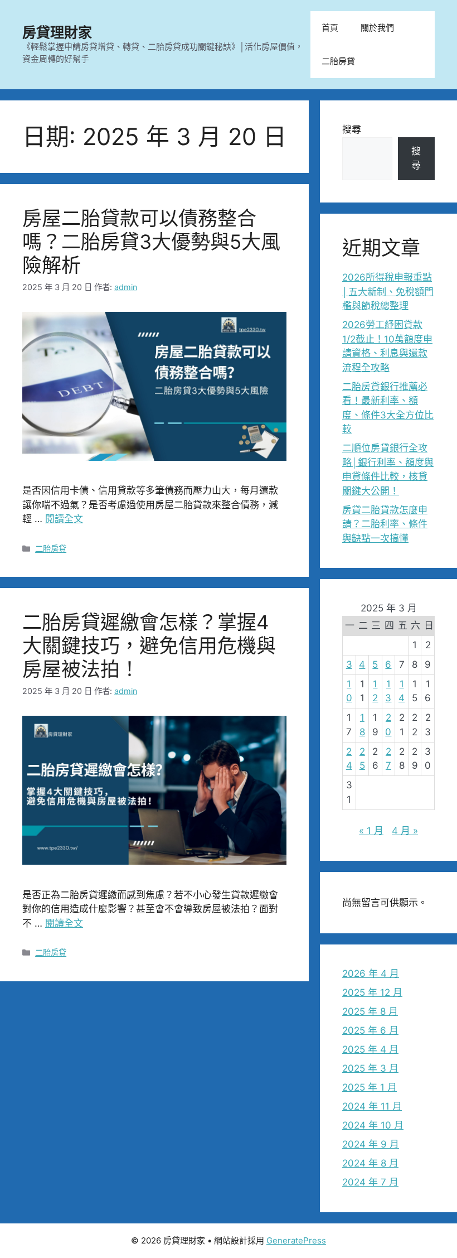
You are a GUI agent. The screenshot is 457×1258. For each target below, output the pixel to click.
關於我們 (377, 27)
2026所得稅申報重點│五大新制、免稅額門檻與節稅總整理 (388, 291)
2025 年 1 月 (369, 1087)
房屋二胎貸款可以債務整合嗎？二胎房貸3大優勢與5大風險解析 (151, 241)
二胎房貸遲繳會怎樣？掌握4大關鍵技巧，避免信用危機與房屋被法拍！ (149, 645)
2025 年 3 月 (370, 1068)
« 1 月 (371, 830)
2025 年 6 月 (370, 1030)
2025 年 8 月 (370, 1011)
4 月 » (405, 830)
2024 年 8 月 (370, 1163)
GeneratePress (296, 1240)
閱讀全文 (64, 518)
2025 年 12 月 (372, 992)
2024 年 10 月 (372, 1125)
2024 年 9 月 (370, 1144)
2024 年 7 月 (370, 1182)
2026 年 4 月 (370, 973)
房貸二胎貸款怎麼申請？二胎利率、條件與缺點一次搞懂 (384, 524)
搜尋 (351, 129)
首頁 (330, 27)
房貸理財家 (57, 32)
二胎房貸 (338, 61)
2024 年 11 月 (372, 1106)
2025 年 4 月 (370, 1049)
